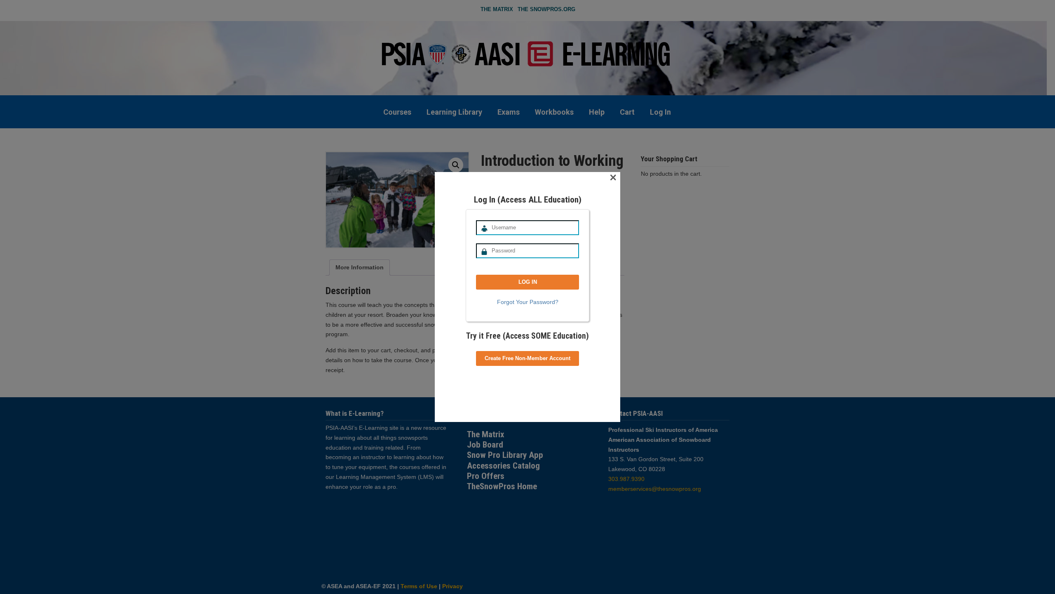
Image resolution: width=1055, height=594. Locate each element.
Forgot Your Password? (527, 302)
